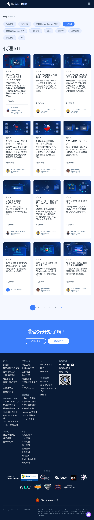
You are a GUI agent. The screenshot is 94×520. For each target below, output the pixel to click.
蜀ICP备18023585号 (49, 500)
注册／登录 (64, 372)
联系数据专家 (64, 368)
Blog (5, 17)
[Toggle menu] (89, 4)
